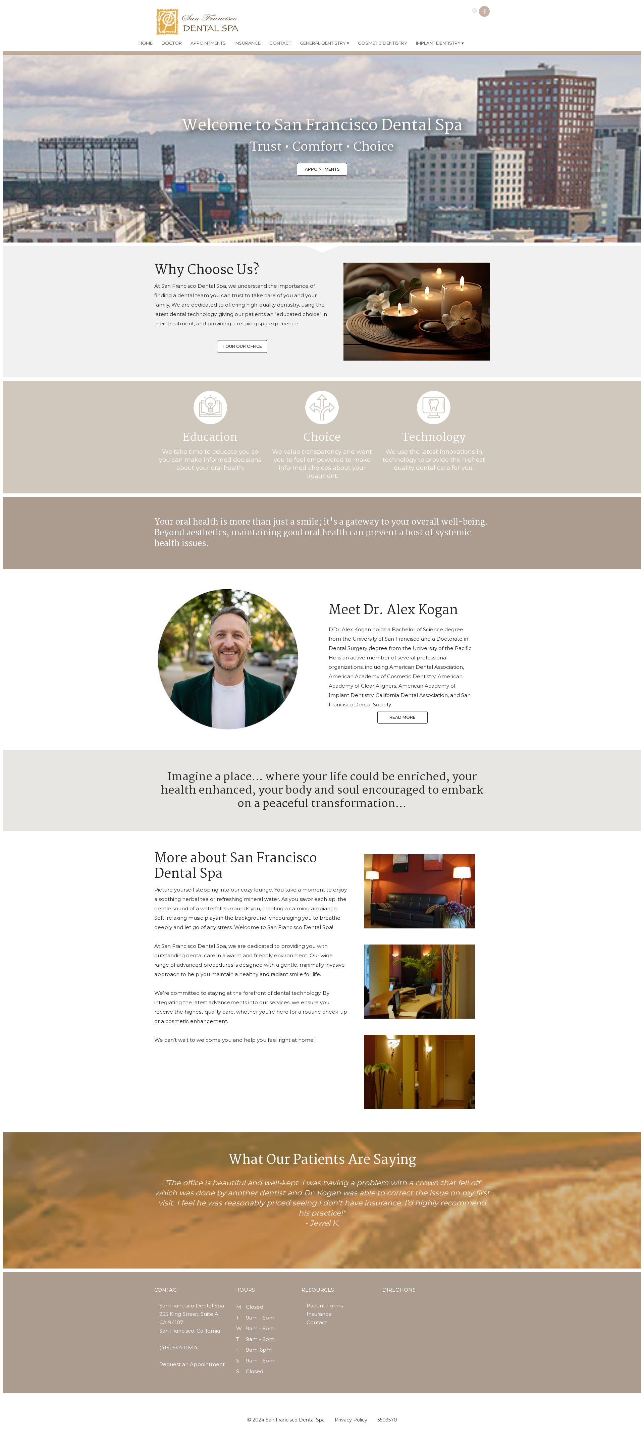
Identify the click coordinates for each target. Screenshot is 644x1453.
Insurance (319, 1314)
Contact (317, 1322)
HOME (146, 43)
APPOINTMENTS (208, 43)
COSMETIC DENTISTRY (382, 43)
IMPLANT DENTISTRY (440, 43)
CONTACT (280, 43)
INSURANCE (247, 43)
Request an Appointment (192, 1364)
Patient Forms (325, 1305)
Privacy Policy (351, 1420)
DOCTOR (171, 43)
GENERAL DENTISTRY (324, 43)
